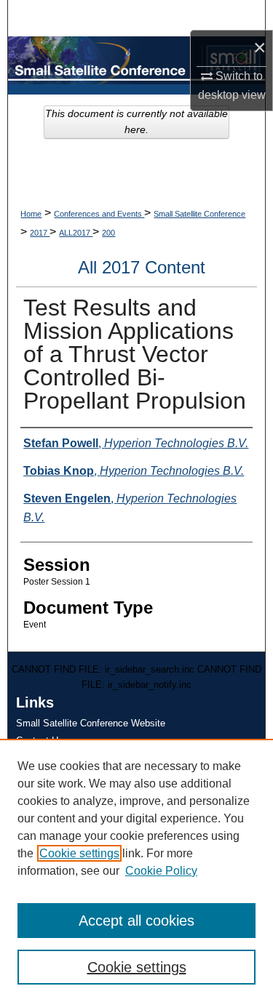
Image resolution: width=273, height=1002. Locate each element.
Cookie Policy (161, 871)
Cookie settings (79, 853)
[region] (136, 870)
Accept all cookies (136, 921)
